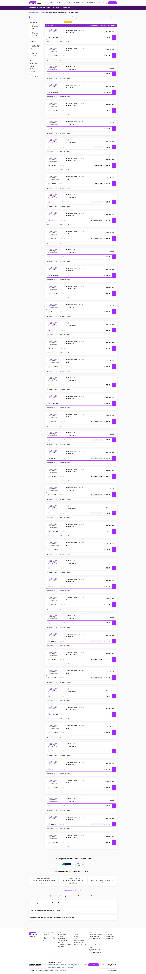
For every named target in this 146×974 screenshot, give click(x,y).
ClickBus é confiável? (108, 946)
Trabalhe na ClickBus (62, 940)
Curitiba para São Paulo (94, 942)
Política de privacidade (68, 967)
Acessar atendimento (47, 939)
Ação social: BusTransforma (64, 944)
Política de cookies (51, 967)
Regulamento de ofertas (109, 936)
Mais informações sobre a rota (73, 890)
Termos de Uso (62, 970)
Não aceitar (84, 964)
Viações (75, 938)
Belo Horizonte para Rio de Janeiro (95, 953)
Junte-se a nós (61, 946)
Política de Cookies (54, 970)
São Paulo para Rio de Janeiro (95, 934)
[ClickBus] (35, 2)
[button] (112, 31)
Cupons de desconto (78, 942)
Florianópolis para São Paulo (95, 958)
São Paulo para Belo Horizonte (93, 946)
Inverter (71, 7)
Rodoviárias (76, 936)
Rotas (42, 12)
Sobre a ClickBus (62, 934)
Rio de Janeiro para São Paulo (95, 944)
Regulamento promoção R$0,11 (109, 939)
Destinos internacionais (109, 942)
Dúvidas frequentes (108, 934)
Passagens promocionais (79, 940)
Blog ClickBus (61, 942)
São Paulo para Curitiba (94, 936)
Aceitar (93, 964)
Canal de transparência (109, 944)
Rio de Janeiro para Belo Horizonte (94, 950)
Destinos (76, 934)
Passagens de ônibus (34, 12)
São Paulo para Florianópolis (95, 956)
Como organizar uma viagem (80, 944)
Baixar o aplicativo (62, 938)
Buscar (112, 3)
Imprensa (60, 936)
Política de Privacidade (43, 970)
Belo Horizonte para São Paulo (94, 939)
